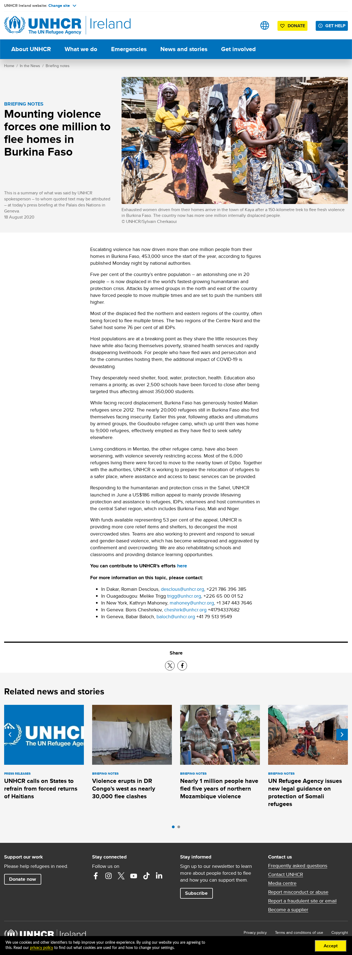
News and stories (183, 49)
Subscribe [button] (196, 893)
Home (9, 65)
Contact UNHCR (285, 874)
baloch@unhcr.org (175, 616)
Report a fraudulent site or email (302, 901)
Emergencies (129, 49)
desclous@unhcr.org (182, 589)
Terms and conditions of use (299, 932)
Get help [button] (335, 26)
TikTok (146, 875)
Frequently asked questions (297, 866)
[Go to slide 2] (180, 828)
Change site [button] (59, 5)
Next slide (342, 734)
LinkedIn (159, 875)
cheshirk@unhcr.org (185, 609)
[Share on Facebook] (182, 665)
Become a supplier (288, 910)
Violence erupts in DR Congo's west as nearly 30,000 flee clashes (123, 788)
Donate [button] (296, 26)
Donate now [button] (22, 879)
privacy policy (41, 948)
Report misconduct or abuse (298, 892)
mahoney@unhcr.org (192, 602)
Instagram (108, 875)
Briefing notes (58, 65)
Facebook (95, 875)
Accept (331, 946)
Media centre (282, 883)
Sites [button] (264, 25)
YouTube (133, 875)
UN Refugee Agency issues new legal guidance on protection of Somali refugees (305, 792)
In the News (30, 65)
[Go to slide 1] (174, 828)
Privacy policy (255, 932)
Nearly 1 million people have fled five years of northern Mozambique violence (219, 788)
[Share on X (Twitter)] (170, 665)
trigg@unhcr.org (184, 595)
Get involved (238, 49)
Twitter (121, 875)
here (182, 565)
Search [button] (247, 25)
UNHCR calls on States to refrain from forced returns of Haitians (40, 788)
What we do (81, 49)
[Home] (42, 25)
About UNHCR (31, 49)
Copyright (339, 932)
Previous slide (10, 734)
